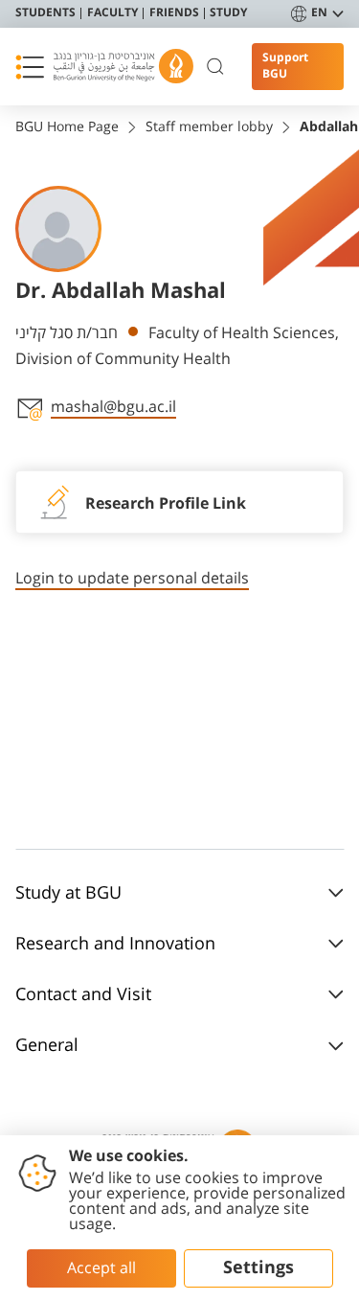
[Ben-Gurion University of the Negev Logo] (123, 66)
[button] (29, 67)
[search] (216, 67)
